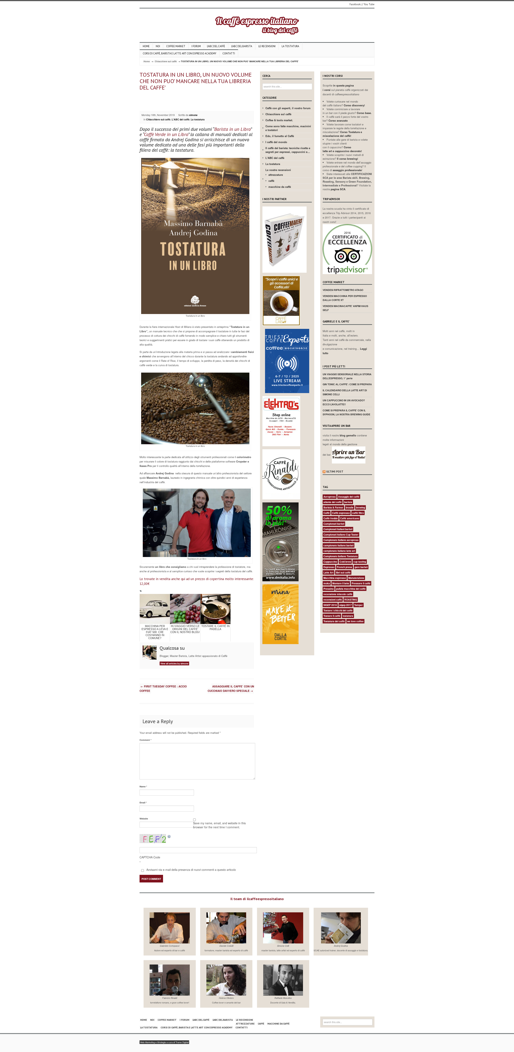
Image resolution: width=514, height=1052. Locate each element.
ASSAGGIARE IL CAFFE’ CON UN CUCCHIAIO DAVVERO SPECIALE (231, 688)
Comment (145, 739)
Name (143, 786)
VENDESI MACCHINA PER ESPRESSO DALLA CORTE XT (345, 298)
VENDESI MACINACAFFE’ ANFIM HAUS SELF (345, 308)
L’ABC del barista (241, 46)
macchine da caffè (279, 187)
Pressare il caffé (361, 583)
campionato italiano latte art (339, 551)
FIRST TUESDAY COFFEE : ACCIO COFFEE (163, 688)
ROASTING (350, 599)
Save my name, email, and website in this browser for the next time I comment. (219, 825)
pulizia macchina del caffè (351, 589)
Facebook (355, 4)
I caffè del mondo (276, 142)
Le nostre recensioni (278, 170)
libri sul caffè (343, 572)
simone (193, 115)
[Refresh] (169, 836)
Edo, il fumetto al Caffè (279, 136)
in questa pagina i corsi (338, 87)
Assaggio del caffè (348, 496)
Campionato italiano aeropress (341, 540)
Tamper (358, 605)
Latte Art (328, 572)
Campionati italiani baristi (337, 529)
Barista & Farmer (333, 507)
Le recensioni (266, 46)
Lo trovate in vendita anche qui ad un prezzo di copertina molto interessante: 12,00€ (197, 581)
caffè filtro (358, 513)
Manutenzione (356, 578)
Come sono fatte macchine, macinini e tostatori (288, 128)
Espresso (329, 567)
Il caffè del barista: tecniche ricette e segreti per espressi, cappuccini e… (287, 150)
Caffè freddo (330, 518)
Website (144, 818)
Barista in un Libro (232, 129)
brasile (350, 507)
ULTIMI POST (334, 471)
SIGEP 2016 (330, 605)
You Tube (369, 4)
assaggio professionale (347, 170)
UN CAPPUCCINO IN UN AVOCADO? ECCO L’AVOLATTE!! (344, 402)
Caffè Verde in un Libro (166, 134)
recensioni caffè (332, 599)
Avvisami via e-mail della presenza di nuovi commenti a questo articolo (191, 870)
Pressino (328, 589)
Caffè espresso (341, 513)
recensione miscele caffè (337, 594)
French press (344, 567)
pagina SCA (338, 189)
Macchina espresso (334, 578)
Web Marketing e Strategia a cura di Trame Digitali (164, 1042)
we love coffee (355, 621)
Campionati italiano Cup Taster (340, 534)
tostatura (348, 616)
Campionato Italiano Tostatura (340, 556)
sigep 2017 (345, 605)
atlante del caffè (332, 502)
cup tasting (359, 561)
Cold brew (345, 561)
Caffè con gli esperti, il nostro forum (288, 108)
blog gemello (348, 435)
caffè (271, 181)
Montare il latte (340, 583)
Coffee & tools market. (279, 120)
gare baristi (361, 567)
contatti (228, 53)
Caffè (326, 513)
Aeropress (329, 496)
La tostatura (290, 46)
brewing (360, 507)
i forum (196, 46)
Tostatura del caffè (334, 621)
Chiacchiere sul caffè (166, 61)
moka (326, 583)
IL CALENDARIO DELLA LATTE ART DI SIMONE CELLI (345, 392)
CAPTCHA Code (150, 857)
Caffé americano (349, 518)
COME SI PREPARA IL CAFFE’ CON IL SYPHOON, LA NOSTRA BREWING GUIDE (346, 412)
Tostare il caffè (331, 616)
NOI (158, 46)
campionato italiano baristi (338, 545)
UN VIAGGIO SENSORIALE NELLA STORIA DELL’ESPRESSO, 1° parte (347, 376)
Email (143, 802)
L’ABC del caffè (216, 46)
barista (348, 502)
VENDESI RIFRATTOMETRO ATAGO (343, 290)
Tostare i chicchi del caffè (338, 610)
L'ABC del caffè (181, 119)
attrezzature (275, 175)
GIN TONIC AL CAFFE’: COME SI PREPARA (347, 384)
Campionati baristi (333, 523)
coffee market (175, 46)
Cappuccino (330, 561)
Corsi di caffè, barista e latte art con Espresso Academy (179, 53)
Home (146, 46)
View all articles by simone (174, 663)
